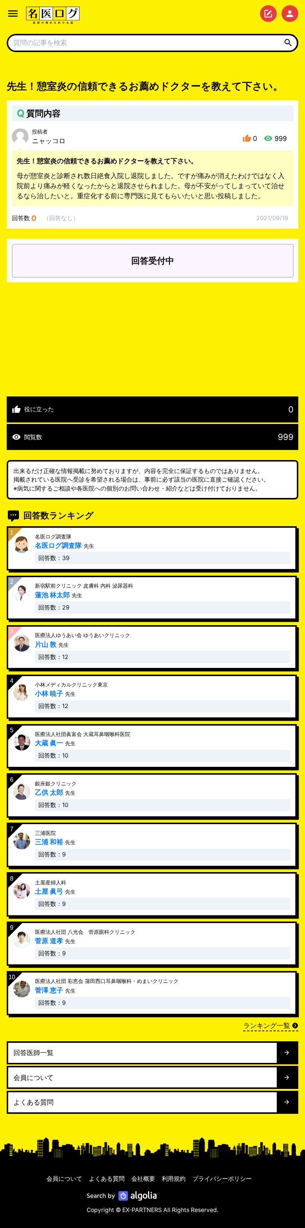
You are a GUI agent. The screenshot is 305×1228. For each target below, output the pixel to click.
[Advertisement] (152, 334)
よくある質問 (107, 1178)
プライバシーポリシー (222, 1178)
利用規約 (174, 1178)
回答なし (61, 218)
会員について (64, 1178)
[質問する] (268, 13)
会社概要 (143, 1178)
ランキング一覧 (266, 1025)
